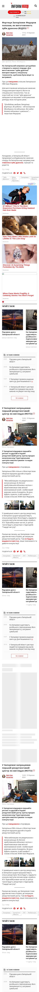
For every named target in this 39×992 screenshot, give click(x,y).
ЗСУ (24, 556)
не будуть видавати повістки (17, 540)
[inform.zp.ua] (19, 6)
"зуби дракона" (6, 178)
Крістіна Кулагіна (9, 34)
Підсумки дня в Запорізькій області (11, 333)
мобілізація (32, 556)
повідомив (13, 81)
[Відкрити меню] (3, 6)
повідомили (13, 467)
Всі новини (19, 398)
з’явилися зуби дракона (12, 162)
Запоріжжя (25, 177)
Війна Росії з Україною (15, 179)
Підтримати (14, 12)
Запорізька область (16, 556)
